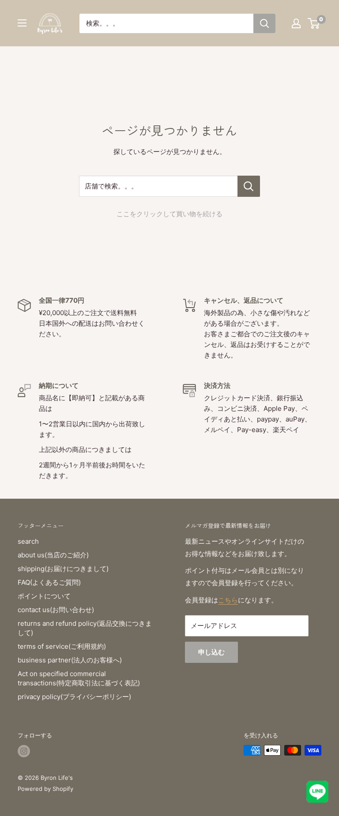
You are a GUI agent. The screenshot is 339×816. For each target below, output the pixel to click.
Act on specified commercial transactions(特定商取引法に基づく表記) (79, 678)
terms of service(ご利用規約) (62, 646)
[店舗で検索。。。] (248, 186)
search (28, 541)
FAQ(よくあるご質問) (49, 582)
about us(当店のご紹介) (53, 555)
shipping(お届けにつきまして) (63, 568)
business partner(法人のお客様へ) (70, 660)
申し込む (211, 652)
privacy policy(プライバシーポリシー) (74, 696)
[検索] (264, 23)
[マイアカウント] (296, 23)
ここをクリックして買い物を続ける (169, 214)
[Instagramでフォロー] (24, 751)
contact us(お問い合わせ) (56, 609)
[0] (314, 23)
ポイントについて (44, 596)
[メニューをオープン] (22, 22)
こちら (228, 600)
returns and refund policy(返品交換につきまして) (85, 628)
